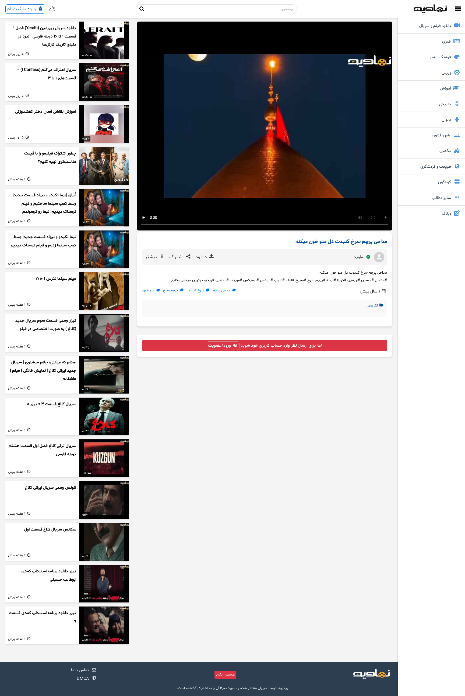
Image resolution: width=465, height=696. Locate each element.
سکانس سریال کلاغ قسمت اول (50, 529)
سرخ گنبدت (195, 290)
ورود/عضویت (220, 346)
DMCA (83, 679)
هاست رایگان (225, 674)
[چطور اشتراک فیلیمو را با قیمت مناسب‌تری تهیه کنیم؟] (104, 166)
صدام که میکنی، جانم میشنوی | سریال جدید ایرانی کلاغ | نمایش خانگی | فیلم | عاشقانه (43, 371)
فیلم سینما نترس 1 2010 (56, 279)
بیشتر (151, 257)
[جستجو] (142, 9)
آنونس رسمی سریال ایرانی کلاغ (50, 488)
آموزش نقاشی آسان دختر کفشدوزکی (45, 112)
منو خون (148, 290)
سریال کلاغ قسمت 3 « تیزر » (51, 404)
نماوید (359, 257)
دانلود (202, 257)
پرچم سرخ (170, 290)
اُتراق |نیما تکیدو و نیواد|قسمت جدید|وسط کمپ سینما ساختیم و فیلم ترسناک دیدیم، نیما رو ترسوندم (44, 203)
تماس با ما (80, 670)
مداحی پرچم (221, 290)
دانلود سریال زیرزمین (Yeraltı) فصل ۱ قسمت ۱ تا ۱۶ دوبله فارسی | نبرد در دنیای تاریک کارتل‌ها (44, 36)
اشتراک (177, 257)
